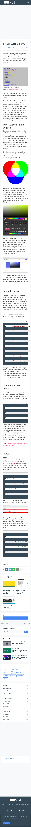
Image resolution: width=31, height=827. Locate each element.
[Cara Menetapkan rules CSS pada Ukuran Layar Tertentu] (22, 583)
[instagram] (19, 810)
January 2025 (15, 688)
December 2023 (15, 696)
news (5, 678)
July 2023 (15, 703)
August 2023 (15, 701)
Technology (7, 672)
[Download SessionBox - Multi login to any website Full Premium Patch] (7, 650)
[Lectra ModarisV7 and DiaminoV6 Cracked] (7, 643)
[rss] (23, 810)
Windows (20, 675)
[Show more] (20, 569)
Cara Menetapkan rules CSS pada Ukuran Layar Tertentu (21, 591)
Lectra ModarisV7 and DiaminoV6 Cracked (18, 642)
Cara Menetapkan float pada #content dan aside (9, 607)
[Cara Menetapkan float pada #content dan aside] (9, 600)
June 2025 (15, 685)
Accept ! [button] (6, 823)
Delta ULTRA (14, 669)
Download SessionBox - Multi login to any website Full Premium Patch (19, 650)
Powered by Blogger (10, 758)
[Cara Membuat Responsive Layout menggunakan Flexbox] (9, 583)
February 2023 (15, 711)
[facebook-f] (7, 810)
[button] (2, 2)
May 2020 (15, 719)
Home (4, 40)
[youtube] (15, 810)
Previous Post (6, 623)
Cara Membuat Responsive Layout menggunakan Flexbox (8, 591)
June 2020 (15, 716)
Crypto (6, 669)
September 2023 (15, 698)
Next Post (26, 623)
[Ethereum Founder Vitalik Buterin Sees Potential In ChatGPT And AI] (7, 657)
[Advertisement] (15, 21)
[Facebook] (6, 569)
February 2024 (15, 693)
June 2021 (15, 714)
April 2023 (15, 706)
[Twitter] (10, 569)
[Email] (17, 569)
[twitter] (11, 810)
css (8, 40)
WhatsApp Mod (18, 672)
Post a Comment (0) (16, 618)
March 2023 (15, 709)
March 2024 (15, 691)
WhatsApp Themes (9, 675)
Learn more (13, 818)
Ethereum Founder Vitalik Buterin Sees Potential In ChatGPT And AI (19, 657)
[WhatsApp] (13, 569)
